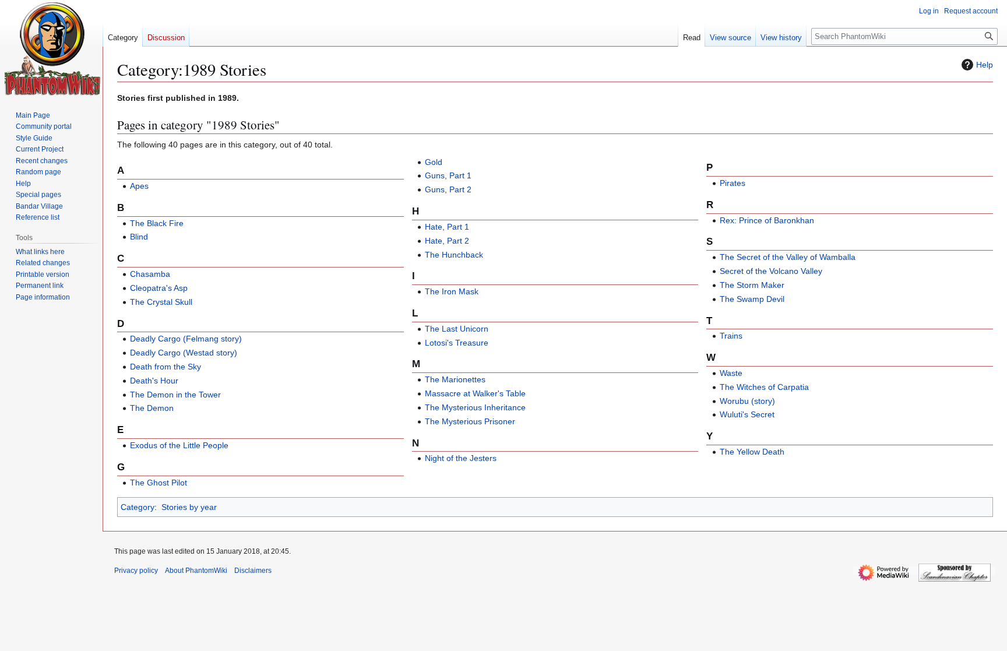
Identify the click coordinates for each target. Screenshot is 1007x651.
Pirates (732, 183)
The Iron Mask (451, 291)
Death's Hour (154, 380)
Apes (139, 186)
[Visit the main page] (53, 49)
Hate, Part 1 (447, 226)
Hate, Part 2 (447, 240)
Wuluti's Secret (747, 414)
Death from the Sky (165, 366)
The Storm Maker (752, 285)
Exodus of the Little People (179, 445)
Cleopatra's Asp (159, 288)
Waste (731, 373)
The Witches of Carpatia (764, 387)
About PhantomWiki (196, 570)
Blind (139, 236)
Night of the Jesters (461, 458)
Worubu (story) (747, 401)
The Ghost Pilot (158, 482)
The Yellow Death (752, 451)
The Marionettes (455, 379)
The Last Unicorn (456, 328)
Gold (433, 162)
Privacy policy (136, 570)
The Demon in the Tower (175, 394)
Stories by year (189, 507)
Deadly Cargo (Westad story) (183, 352)
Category (137, 507)
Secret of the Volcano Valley (771, 271)
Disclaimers (253, 570)
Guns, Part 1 (448, 175)
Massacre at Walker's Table (475, 393)
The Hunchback (454, 254)
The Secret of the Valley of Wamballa (787, 257)
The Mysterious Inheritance (475, 407)
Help (984, 64)
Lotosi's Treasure (456, 342)
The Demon (152, 408)
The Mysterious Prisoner (470, 421)
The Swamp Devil (752, 299)
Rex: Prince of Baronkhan (767, 220)
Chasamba (150, 274)
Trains (731, 335)
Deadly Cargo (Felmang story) (186, 338)
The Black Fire (157, 223)
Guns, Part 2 (448, 189)
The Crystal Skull (161, 302)
